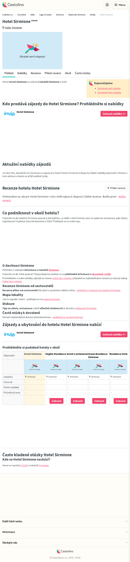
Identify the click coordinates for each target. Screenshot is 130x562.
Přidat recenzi (53, 73)
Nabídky (22, 73)
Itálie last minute (61, 278)
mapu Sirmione (51, 299)
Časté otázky (82, 73)
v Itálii (24, 465)
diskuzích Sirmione (86, 308)
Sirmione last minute (109, 88)
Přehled (8, 73)
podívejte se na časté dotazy (67, 317)
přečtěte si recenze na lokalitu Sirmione (98, 290)
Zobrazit (56, 400)
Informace (8, 532)
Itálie (8, 27)
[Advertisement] (97, 49)
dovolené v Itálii (101, 274)
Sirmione (17, 27)
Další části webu (12, 521)
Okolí (68, 73)
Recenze (36, 73)
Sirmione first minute (109, 92)
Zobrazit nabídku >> (114, 113)
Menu (122, 5)
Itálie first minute (12, 281)
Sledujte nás (9, 542)
